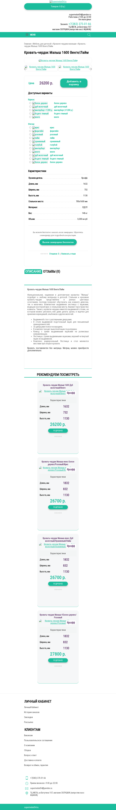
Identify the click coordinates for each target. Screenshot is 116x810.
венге (56, 117)
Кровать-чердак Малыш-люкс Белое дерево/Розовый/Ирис (58, 463)
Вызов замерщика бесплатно (58, 242)
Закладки (28, 717)
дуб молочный (60, 106)
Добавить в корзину (74, 83)
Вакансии (28, 735)
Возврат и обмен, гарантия (36, 765)
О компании (29, 745)
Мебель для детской (42, 44)
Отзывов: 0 (54, 254)
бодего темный (61, 113)
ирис (52, 127)
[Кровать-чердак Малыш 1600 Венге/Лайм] (58, 60)
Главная (27, 44)
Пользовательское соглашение (38, 740)
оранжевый (55, 141)
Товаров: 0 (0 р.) (58, 6)
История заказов (31, 712)
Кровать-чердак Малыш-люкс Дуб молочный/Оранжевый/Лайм (58, 539)
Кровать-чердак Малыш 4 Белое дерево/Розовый (58, 616)
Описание (33, 271)
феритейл (54, 131)
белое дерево (60, 103)
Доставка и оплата (32, 760)
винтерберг (55, 148)
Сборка (27, 750)
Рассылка (28, 722)
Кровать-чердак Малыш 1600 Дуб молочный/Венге (58, 386)
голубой (53, 145)
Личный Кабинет (31, 707)
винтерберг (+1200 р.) (63, 110)
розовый (54, 134)
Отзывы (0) (51, 271)
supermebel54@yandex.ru (41, 788)
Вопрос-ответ (30, 755)
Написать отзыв (68, 254)
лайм (52, 138)
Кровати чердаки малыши (64, 44)
